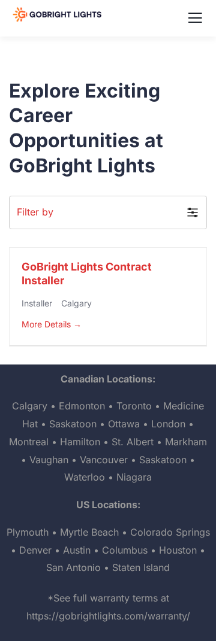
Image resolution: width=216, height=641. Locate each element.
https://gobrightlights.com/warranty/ (108, 616)
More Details (47, 324)
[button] (108, 212)
